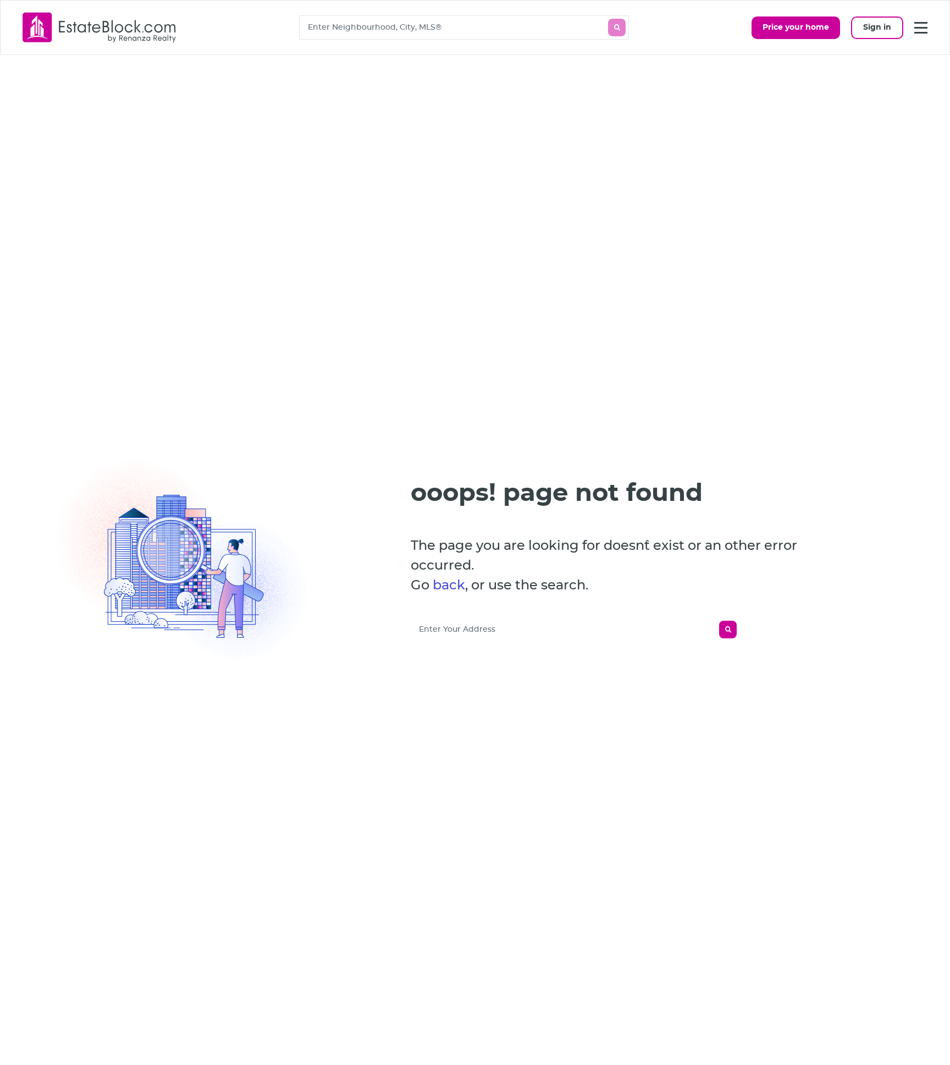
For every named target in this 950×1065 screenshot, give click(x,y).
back (449, 585)
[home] (99, 27)
